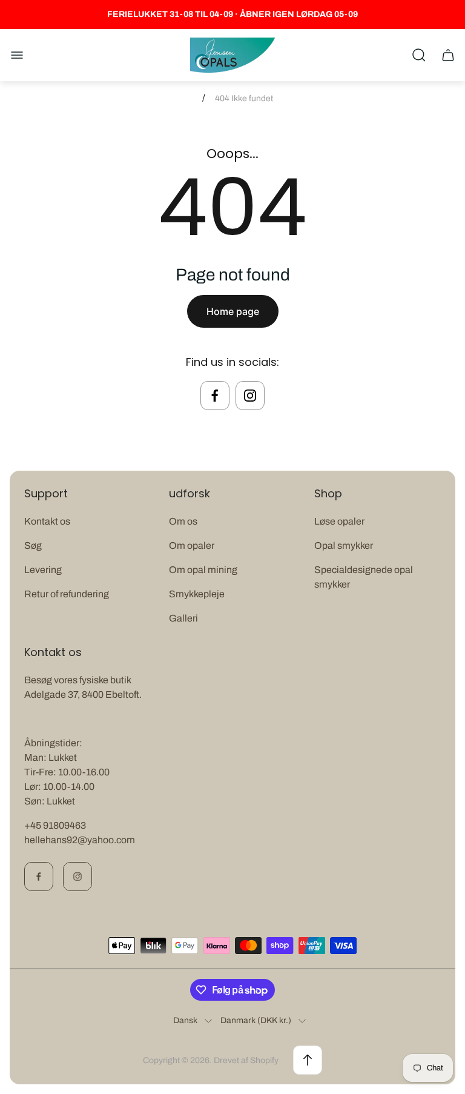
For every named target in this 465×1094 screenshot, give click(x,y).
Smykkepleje (197, 594)
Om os (183, 521)
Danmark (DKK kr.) (255, 1020)
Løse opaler (339, 521)
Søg (33, 545)
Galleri (183, 618)
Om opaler (191, 545)
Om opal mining (203, 570)
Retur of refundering (66, 594)
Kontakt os (47, 521)
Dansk (185, 1020)
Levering (43, 570)
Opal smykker (343, 545)
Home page (232, 311)
